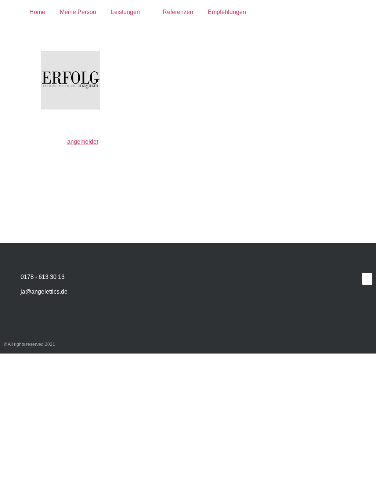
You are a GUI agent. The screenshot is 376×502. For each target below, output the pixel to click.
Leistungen (125, 12)
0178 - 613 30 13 (43, 277)
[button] (367, 279)
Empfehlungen (227, 12)
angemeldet (82, 142)
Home (37, 12)
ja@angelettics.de (44, 291)
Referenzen (178, 12)
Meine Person (78, 12)
